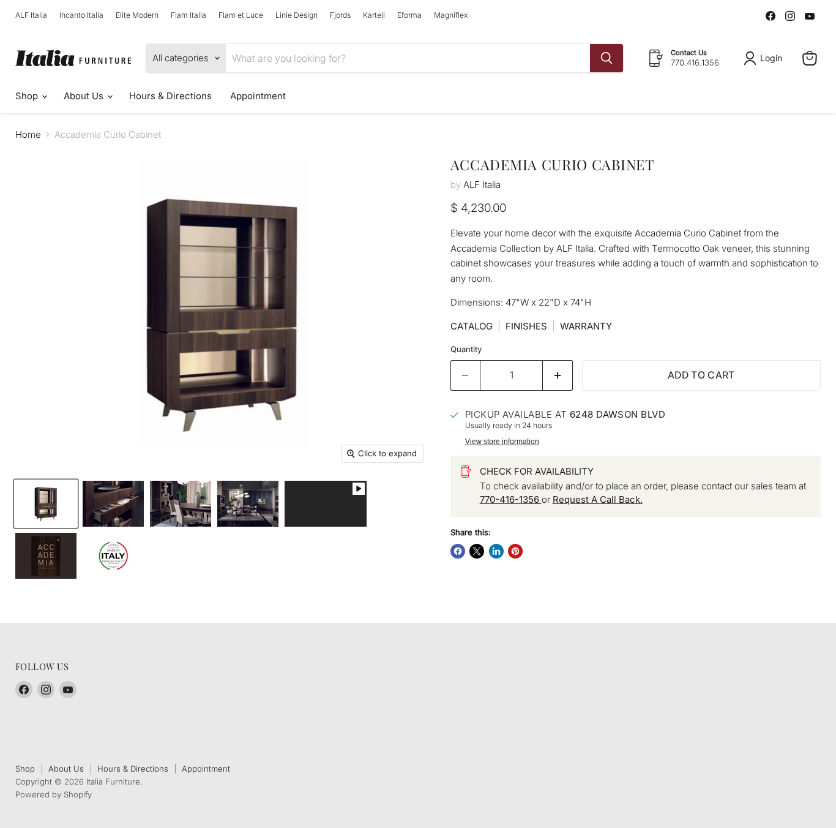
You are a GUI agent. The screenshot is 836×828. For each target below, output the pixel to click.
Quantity (466, 349)
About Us (85, 96)
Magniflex (451, 15)
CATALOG (471, 326)
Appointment (258, 96)
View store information (502, 441)
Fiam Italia (188, 15)
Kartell (374, 15)
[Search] (606, 58)
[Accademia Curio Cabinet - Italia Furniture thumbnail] (46, 504)
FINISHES (526, 326)
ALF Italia (31, 15)
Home (28, 134)
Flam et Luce (240, 15)
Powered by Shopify (53, 794)
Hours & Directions (170, 96)
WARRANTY (586, 326)
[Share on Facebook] (457, 551)
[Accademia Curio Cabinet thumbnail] (325, 504)
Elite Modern (137, 15)
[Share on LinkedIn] (496, 551)
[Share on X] (476, 551)
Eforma (409, 15)
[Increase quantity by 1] (558, 375)
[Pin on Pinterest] (515, 551)
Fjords (340, 15)
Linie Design (296, 15)
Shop (27, 96)
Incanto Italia (81, 15)
